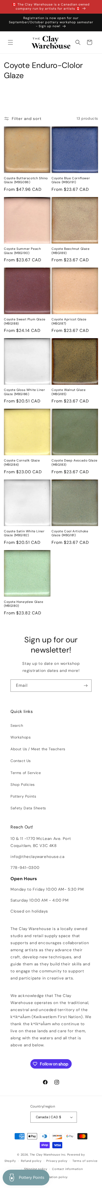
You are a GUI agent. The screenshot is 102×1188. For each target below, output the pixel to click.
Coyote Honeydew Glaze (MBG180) (23, 604)
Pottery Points (23, 796)
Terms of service (85, 1161)
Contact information (67, 1169)
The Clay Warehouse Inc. (48, 1154)
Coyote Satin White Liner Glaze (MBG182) (24, 533)
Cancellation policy (53, 1177)
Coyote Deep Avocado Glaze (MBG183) (75, 463)
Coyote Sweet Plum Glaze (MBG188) (25, 322)
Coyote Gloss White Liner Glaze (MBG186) (24, 392)
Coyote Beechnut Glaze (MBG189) (71, 251)
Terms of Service (25, 772)
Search (16, 725)
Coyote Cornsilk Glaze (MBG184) (22, 463)
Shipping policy (35, 1169)
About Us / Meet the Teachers (37, 749)
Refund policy (31, 1161)
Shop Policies (22, 784)
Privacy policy (56, 1161)
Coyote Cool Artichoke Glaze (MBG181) (70, 533)
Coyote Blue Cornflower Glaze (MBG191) (71, 180)
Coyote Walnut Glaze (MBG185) (69, 392)
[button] (10, 42)
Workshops (20, 737)
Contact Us (20, 760)
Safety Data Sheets (28, 808)
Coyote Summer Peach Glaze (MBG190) (22, 251)
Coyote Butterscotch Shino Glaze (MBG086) (26, 180)
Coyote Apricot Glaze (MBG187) (69, 322)
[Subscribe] (85, 685)
